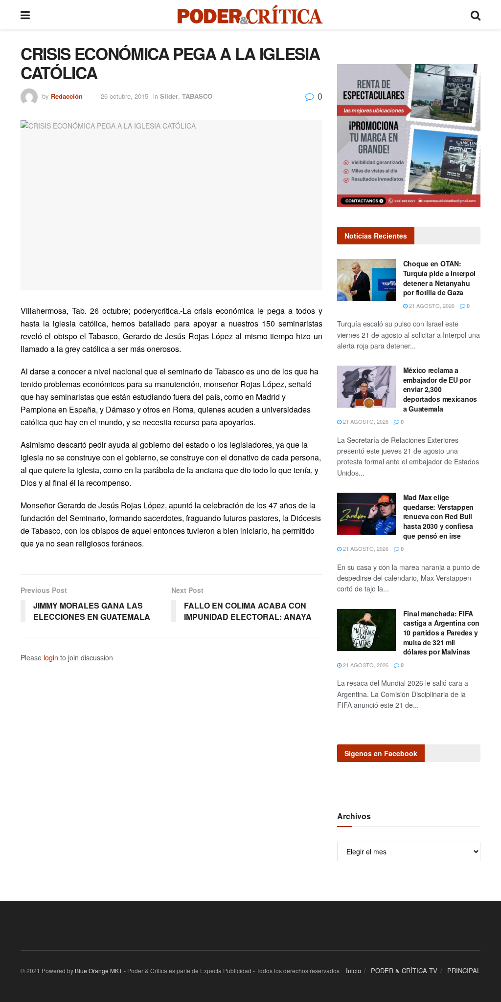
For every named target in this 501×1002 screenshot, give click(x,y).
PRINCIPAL (463, 970)
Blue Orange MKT (98, 970)
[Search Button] (475, 14)
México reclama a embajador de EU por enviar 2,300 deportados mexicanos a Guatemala (440, 389)
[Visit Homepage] (250, 14)
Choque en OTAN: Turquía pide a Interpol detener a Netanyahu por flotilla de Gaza (439, 278)
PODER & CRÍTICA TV (404, 970)
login (51, 657)
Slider (169, 96)
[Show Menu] (25, 14)
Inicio (353, 970)
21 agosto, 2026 (431, 305)
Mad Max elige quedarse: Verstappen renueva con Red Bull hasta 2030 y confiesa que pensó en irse (438, 516)
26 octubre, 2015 (124, 96)
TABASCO (197, 96)
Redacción (67, 96)
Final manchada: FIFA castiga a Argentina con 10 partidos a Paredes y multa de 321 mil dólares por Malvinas (441, 632)
